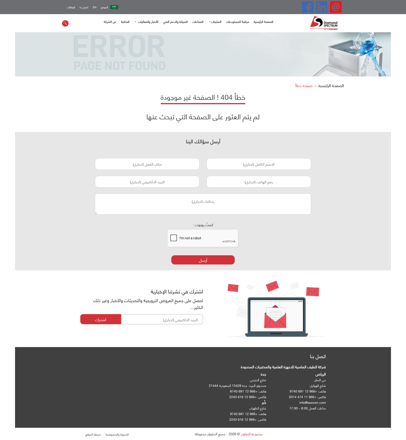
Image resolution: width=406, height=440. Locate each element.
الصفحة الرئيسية (263, 21)
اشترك (100, 319)
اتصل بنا (84, 7)
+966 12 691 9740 (243, 391)
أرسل (203, 260)
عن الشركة (110, 21)
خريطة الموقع (93, 434)
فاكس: (262, 396)
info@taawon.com (312, 402)
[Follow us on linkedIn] (322, 7)
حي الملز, (320, 379)
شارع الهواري (318, 385)
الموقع (104, 7)
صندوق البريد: (257, 385)
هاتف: (262, 390)
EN (94, 7)
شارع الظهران (258, 407)
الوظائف (71, 7)
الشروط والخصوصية (117, 434)
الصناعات (197, 21)
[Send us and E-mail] (336, 7)
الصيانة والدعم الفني (175, 21)
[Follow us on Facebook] (307, 7)
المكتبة (125, 21)
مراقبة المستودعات (237, 21)
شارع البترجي (258, 379)
